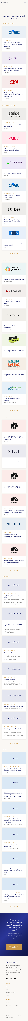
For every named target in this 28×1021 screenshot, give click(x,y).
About (7, 986)
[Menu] (25, 2)
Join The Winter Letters (13, 947)
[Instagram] (11, 978)
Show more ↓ (14, 253)
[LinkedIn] (7, 978)
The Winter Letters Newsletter (13, 1003)
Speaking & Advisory (11, 992)
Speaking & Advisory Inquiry (13, 1005)
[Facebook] (15, 978)
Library (7, 995)
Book (7, 989)
